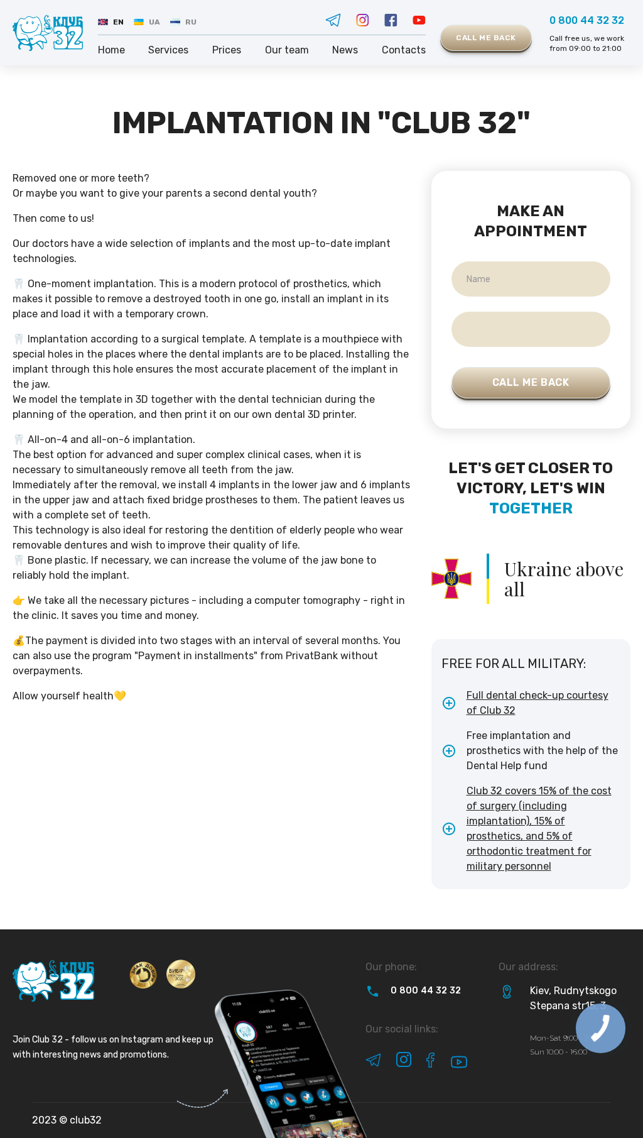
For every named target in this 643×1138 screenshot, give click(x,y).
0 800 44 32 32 (586, 20)
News (345, 50)
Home (111, 50)
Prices (226, 50)
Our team (287, 50)
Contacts (404, 50)
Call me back (486, 37)
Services (168, 50)
